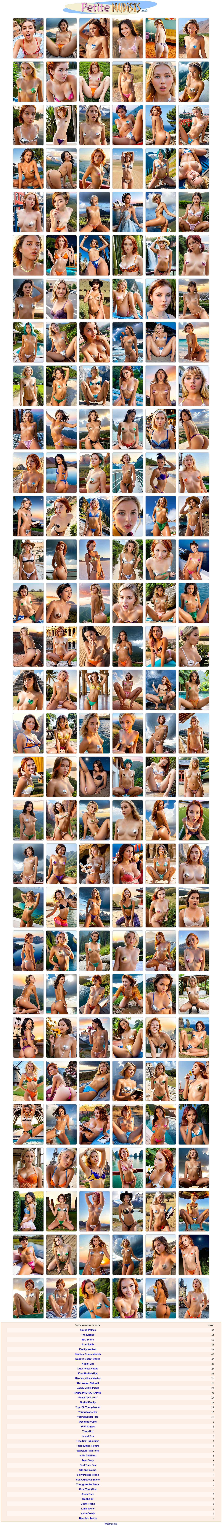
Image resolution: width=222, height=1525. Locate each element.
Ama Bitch (88, 1344)
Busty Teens (88, 1504)
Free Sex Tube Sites (87, 1441)
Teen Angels (88, 1426)
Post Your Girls (88, 1489)
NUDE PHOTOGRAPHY (87, 1392)
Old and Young (87, 1470)
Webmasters (111, 1523)
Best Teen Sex (88, 1465)
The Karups (88, 1335)
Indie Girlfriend (87, 1455)
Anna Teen (88, 1494)
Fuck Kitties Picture (88, 1446)
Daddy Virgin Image (88, 1388)
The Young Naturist (88, 1383)
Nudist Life (88, 1364)
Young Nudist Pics (87, 1417)
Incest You (88, 1436)
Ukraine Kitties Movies (88, 1378)
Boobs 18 (87, 1499)
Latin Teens (88, 1508)
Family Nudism (87, 1349)
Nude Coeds (88, 1513)
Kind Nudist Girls (88, 1373)
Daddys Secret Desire (87, 1359)
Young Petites (88, 1330)
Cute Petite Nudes (87, 1368)
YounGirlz (87, 1431)
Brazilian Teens (88, 1518)
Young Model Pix (88, 1412)
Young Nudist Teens (88, 1484)
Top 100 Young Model (88, 1407)
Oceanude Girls (88, 1421)
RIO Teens (88, 1339)
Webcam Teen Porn (88, 1450)
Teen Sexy (88, 1460)
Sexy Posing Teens (88, 1475)
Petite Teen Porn (87, 1397)
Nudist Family (88, 1402)
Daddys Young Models (88, 1354)
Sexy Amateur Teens (88, 1479)
